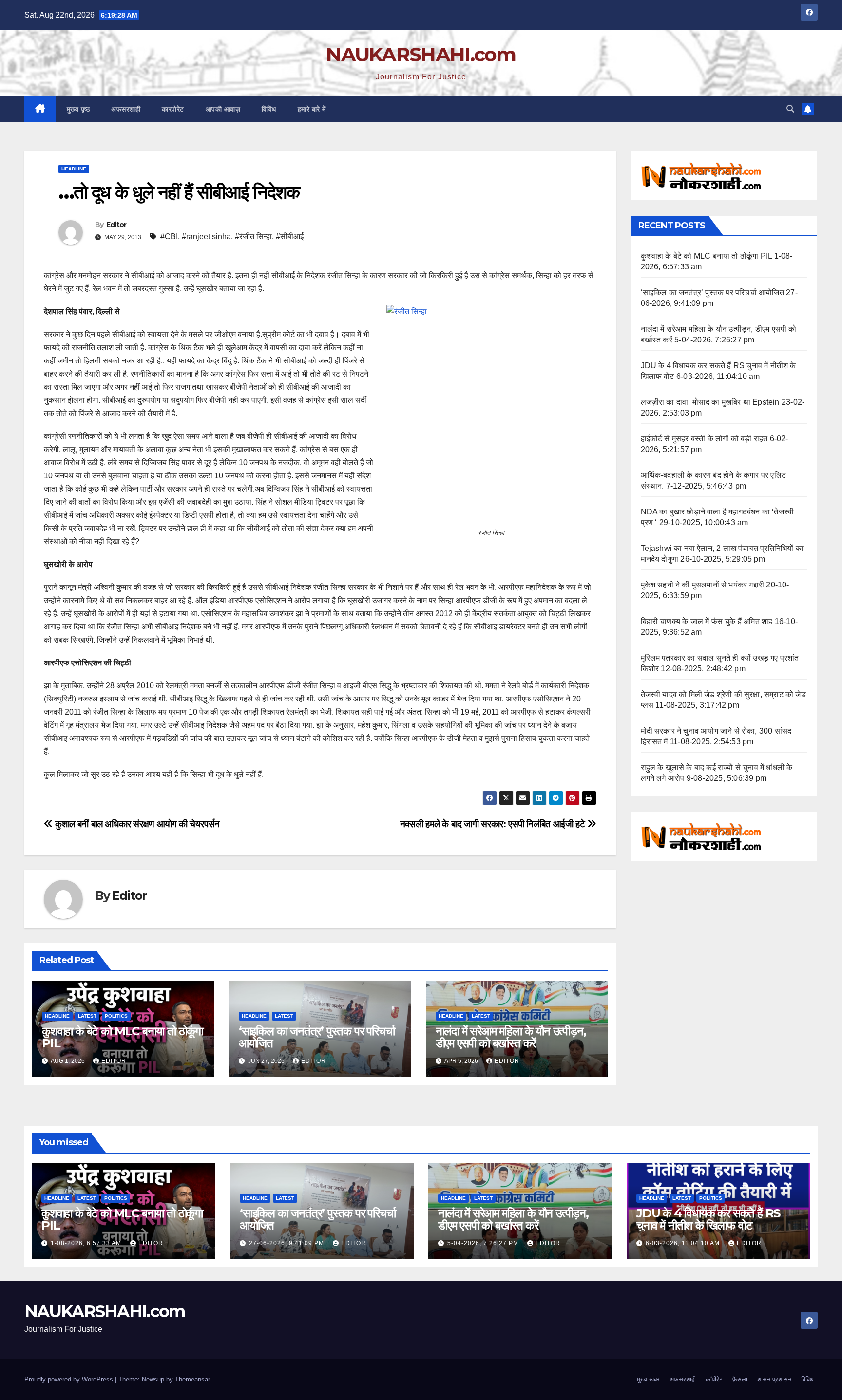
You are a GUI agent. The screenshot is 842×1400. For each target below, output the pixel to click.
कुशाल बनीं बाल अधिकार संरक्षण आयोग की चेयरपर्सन (136, 824)
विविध (269, 109)
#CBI (169, 236)
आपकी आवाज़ (223, 109)
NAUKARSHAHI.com (421, 54)
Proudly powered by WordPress (69, 1379)
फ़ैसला (739, 1379)
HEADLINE (73, 168)
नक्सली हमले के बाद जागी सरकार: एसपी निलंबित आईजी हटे (493, 824)
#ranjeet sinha (206, 236)
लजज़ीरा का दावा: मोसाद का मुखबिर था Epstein (710, 402)
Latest (87, 1016)
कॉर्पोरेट (714, 1379)
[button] (790, 109)
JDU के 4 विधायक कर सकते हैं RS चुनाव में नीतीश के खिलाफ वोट (708, 1219)
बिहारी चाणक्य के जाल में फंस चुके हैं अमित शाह (707, 621)
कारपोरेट (173, 109)
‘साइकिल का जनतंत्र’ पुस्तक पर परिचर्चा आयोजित (317, 1037)
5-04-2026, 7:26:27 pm (483, 1243)
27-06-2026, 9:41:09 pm (287, 1243)
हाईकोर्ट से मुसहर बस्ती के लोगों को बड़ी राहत (704, 439)
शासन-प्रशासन (774, 1379)
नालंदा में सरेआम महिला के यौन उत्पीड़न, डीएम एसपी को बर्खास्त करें (511, 1037)
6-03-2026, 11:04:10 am (684, 1243)
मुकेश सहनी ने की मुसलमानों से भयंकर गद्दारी (703, 585)
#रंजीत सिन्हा (253, 236)
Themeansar (192, 1379)
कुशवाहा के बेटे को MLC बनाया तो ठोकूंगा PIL (122, 1037)
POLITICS (116, 1016)
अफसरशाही (125, 109)
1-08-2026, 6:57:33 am (87, 1243)
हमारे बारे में (312, 109)
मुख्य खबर (648, 1379)
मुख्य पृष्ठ (78, 109)
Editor (116, 224)
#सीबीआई (290, 236)
